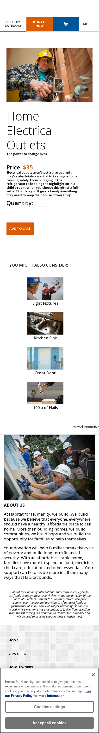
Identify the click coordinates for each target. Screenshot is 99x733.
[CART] (66, 24)
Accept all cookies (49, 723)
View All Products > (86, 427)
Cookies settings (49, 707)
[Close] (93, 674)
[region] (49, 700)
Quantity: (19, 203)
